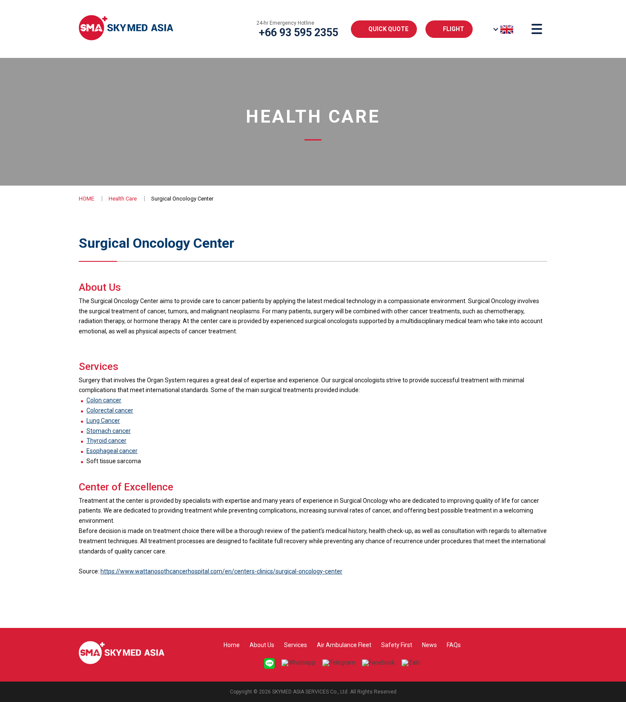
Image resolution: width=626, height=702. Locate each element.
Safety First (396, 645)
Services (295, 645)
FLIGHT (453, 29)
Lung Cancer (103, 420)
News (429, 645)
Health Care (123, 198)
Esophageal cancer (112, 450)
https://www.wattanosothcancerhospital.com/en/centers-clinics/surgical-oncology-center (221, 571)
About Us (262, 645)
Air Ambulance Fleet (344, 645)
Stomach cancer (108, 430)
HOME (86, 198)
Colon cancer (103, 400)
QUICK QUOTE (388, 29)
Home (232, 645)
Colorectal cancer (109, 410)
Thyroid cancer (106, 440)
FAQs (454, 645)
